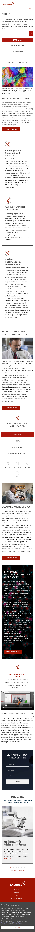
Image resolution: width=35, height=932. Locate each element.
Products (17, 890)
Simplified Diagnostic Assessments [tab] (17, 686)
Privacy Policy (5, 923)
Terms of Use (17, 923)
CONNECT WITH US (11, 129)
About (17, 895)
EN (30, 9)
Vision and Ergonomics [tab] (17, 679)
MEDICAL (17, 40)
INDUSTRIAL (17, 51)
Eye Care (11, 62)
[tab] (17, 672)
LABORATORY (17, 46)
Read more (7, 858)
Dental (27, 59)
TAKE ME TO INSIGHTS (17, 870)
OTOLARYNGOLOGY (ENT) (13, 59)
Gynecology (22, 62)
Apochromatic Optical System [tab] (17, 676)
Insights (16, 892)
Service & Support (16, 898)
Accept (17, 927)
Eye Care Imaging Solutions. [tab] (17, 682)
